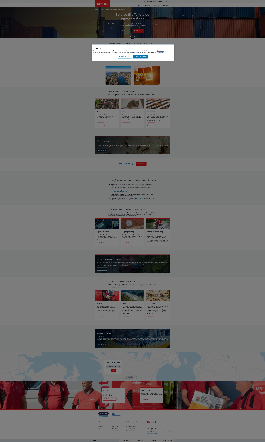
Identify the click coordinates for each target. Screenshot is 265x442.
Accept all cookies (140, 57)
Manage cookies (124, 57)
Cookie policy (160, 52)
